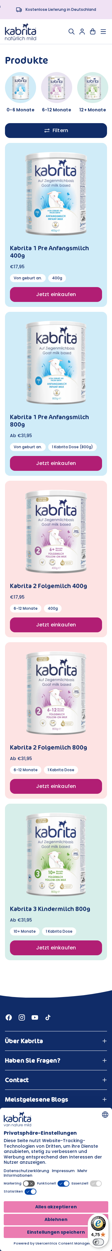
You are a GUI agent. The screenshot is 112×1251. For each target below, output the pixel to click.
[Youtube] (35, 1017)
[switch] (98, 1242)
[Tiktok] (48, 1017)
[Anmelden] (82, 31)
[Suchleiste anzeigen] (72, 31)
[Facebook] (8, 1017)
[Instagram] (22, 1017)
